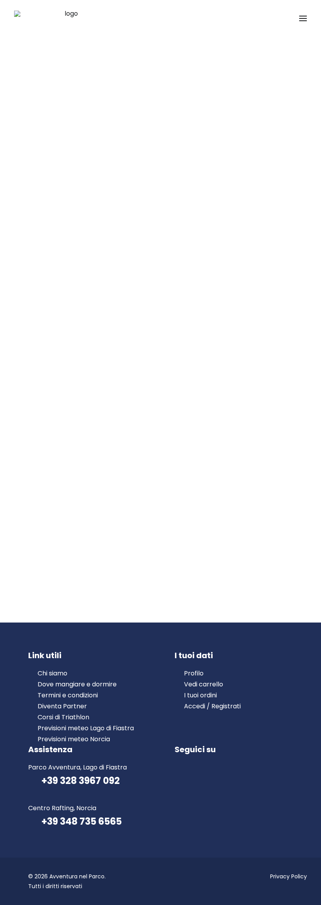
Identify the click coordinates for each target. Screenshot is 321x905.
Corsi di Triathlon (63, 717)
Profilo (194, 673)
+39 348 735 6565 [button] (81, 821)
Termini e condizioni (68, 695)
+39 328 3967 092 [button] (80, 780)
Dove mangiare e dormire (77, 684)
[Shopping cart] (280, 18)
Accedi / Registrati (212, 706)
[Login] (267, 18)
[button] (303, 18)
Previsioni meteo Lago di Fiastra (86, 728)
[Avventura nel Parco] (68, 18)
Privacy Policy (288, 876)
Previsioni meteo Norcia (74, 739)
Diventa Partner (62, 706)
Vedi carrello (203, 684)
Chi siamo (52, 673)
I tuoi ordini (200, 695)
